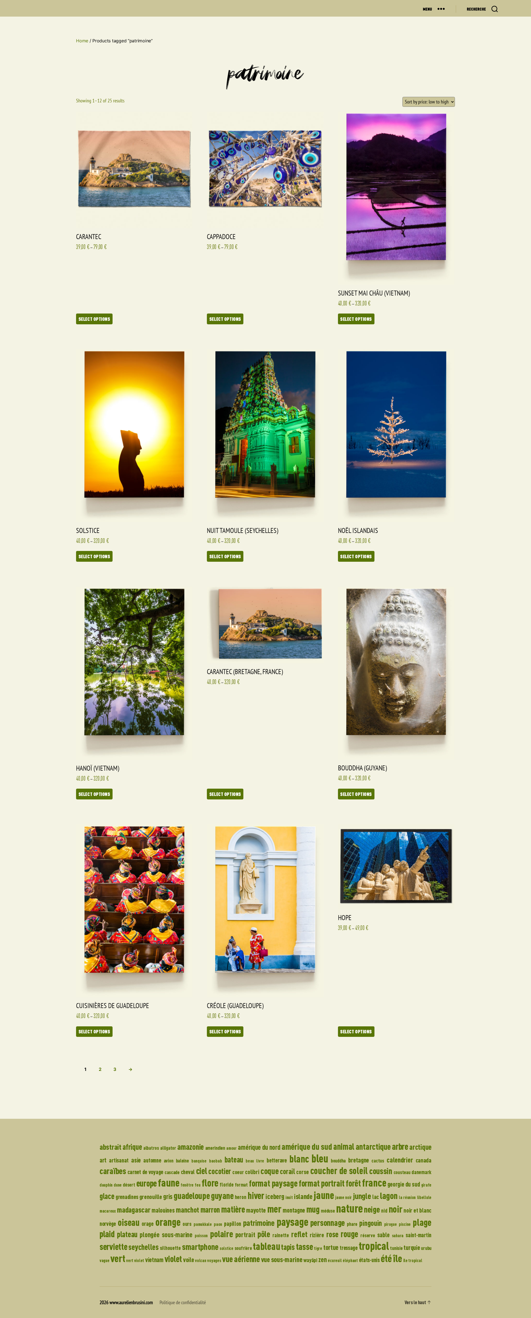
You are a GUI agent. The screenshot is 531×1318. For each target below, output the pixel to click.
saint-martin (418, 1234)
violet (173, 1258)
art (103, 1160)
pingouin (370, 1223)
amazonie (190, 1146)
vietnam (154, 1259)
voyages (214, 1260)
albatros (151, 1148)
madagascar (133, 1209)
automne (152, 1160)
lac (375, 1196)
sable (383, 1235)
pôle (263, 1234)
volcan (200, 1260)
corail (287, 1171)
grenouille (150, 1196)
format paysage (273, 1183)
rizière (317, 1235)
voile (188, 1259)
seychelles (143, 1247)
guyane (222, 1195)
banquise (199, 1160)
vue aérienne (241, 1259)
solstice (226, 1248)
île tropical (412, 1260)
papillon (232, 1223)
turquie (412, 1247)
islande (303, 1196)
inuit (289, 1197)
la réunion (407, 1197)
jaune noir (343, 1197)
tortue (331, 1247)
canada (423, 1160)
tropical (374, 1245)
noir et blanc (417, 1210)
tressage (349, 1247)
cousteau (402, 1172)
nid (384, 1210)
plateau (127, 1234)
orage (147, 1223)
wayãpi (310, 1260)
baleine (182, 1161)
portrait (245, 1234)
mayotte (256, 1210)
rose (332, 1234)
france (374, 1182)
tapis (288, 1247)
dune (118, 1184)
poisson (201, 1235)
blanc (299, 1158)
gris (168, 1196)
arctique (420, 1146)
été (386, 1258)
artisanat (119, 1160)
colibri (252, 1171)
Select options (94, 319)
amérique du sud (307, 1146)
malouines (163, 1210)
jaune (324, 1195)
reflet (299, 1234)
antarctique (373, 1146)
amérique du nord (259, 1147)
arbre (400, 1146)
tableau (266, 1246)
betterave (277, 1160)
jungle (362, 1196)
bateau (234, 1159)
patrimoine (259, 1223)
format (241, 1185)
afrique (132, 1146)
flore (210, 1182)
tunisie (396, 1248)
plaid (107, 1233)
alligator (168, 1148)
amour (231, 1148)
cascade (172, 1172)
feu (197, 1184)
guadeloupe (192, 1195)
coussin (380, 1171)
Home (82, 40)
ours (187, 1224)
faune (168, 1182)
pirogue (390, 1224)
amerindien (215, 1148)
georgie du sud (403, 1184)
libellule (424, 1197)
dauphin (106, 1184)
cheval (188, 1171)
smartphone (200, 1246)
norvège (108, 1223)
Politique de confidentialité (183, 1302)
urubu (426, 1248)
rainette (280, 1235)
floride (226, 1184)
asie (136, 1160)
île (397, 1258)
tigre (318, 1248)
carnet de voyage (145, 1171)
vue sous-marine (282, 1259)
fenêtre (187, 1184)
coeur (238, 1172)
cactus (377, 1161)
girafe (426, 1184)
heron (240, 1197)
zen (322, 1259)
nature (349, 1208)
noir (395, 1209)
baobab (215, 1160)
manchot (187, 1209)
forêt (353, 1183)
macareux (108, 1210)
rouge (349, 1233)
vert (117, 1258)
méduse (328, 1211)
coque (270, 1171)
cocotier (219, 1171)
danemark (421, 1172)
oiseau (128, 1222)
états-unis (369, 1259)
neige (372, 1209)
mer (274, 1209)
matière (233, 1209)
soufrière (243, 1248)
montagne (294, 1210)
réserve (367, 1235)
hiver (256, 1195)
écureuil (335, 1260)
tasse (304, 1246)
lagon (389, 1195)
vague (105, 1260)
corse (302, 1171)
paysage (292, 1221)
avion (168, 1161)
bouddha (338, 1161)
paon (218, 1224)
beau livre (255, 1160)
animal (343, 1146)
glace (107, 1196)
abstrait (110, 1146)
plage (422, 1222)
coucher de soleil (339, 1170)
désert (129, 1185)
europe (146, 1183)
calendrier (400, 1159)
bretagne (358, 1160)
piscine (405, 1224)
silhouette (170, 1248)
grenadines (127, 1196)
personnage (327, 1222)
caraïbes (113, 1171)
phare (352, 1224)
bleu (319, 1158)
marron (210, 1209)
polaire (221, 1233)
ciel (201, 1170)
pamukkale (203, 1224)
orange (167, 1222)
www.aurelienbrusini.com (131, 1302)
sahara (398, 1235)
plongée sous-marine (166, 1235)
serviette (113, 1246)
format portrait (322, 1183)
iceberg (275, 1196)
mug (313, 1209)
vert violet (135, 1260)
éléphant (350, 1260)
